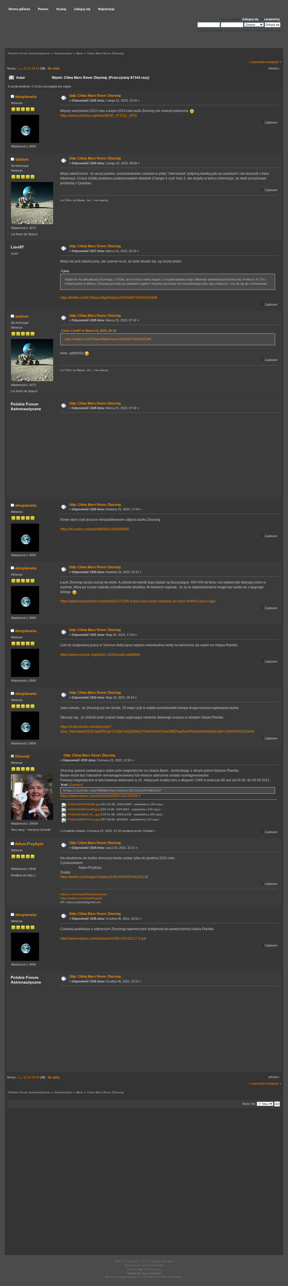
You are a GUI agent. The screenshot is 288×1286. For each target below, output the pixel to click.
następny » (273, 62)
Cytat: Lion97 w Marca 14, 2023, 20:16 (88, 330)
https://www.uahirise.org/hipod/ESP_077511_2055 (98, 116)
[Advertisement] (167, 455)
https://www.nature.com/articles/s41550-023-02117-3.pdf (103, 939)
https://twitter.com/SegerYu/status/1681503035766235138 (104, 877)
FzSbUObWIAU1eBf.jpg (83, 809)
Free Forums (152, 1269)
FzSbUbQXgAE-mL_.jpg (83, 814)
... (21, 68)
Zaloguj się (250, 19)
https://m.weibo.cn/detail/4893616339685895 (94, 529)
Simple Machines (162, 1261)
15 (37, 68)
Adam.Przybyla (29, 843)
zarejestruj (272, 19)
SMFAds (132, 1269)
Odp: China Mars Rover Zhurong (95, 96)
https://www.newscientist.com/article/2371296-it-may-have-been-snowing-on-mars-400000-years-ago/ (137, 601)
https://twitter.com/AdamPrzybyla (81, 898)
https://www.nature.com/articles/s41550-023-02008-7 (100, 796)
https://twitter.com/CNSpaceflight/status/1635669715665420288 (108, 298)
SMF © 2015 (140, 1261)
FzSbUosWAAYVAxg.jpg (83, 819)
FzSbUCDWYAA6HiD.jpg (83, 804)
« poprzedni (257, 62)
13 (29, 68)
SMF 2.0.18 (122, 1261)
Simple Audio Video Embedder (144, 1265)
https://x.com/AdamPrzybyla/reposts (83, 894)
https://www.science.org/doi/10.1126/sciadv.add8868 (100, 655)
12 (25, 68)
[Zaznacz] (76, 784)
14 (33, 68)
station (22, 159)
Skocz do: (249, 1103)
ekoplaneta (26, 96)
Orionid (22, 756)
